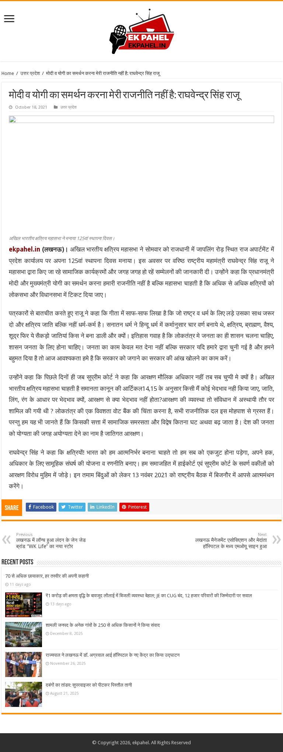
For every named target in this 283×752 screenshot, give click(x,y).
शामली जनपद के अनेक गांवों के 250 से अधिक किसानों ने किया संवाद (103, 625)
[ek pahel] (141, 30)
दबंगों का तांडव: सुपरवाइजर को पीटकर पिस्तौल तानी (89, 685)
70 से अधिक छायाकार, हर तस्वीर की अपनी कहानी (47, 576)
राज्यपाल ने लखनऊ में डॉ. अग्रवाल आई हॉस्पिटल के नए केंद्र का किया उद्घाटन (112, 655)
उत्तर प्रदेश (30, 73)
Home (7, 73)
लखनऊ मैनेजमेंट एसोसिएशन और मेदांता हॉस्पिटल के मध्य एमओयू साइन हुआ (231, 540)
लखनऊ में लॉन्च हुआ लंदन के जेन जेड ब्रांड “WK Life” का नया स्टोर (51, 540)
